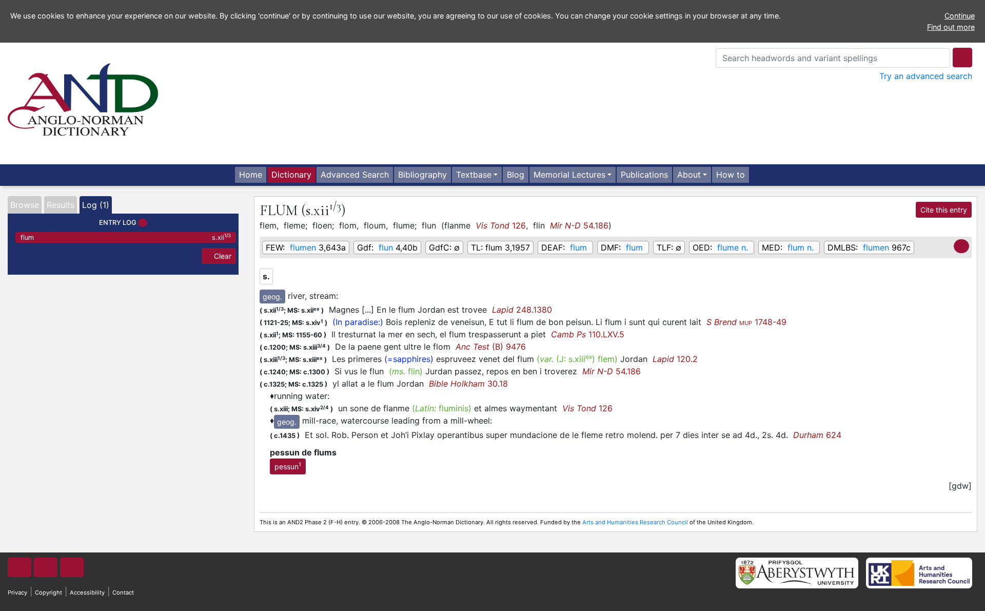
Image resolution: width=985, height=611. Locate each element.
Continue (959, 15)
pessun (287, 465)
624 (817, 435)
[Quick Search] (962, 57)
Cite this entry (943, 209)
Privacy (17, 592)
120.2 (675, 359)
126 (501, 225)
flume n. (732, 247)
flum (126, 237)
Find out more (951, 27)
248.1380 (522, 309)
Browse (24, 205)
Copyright (48, 592)
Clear (221, 256)
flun (386, 247)
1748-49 (746, 322)
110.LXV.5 (587, 334)
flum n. (800, 247)
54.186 (579, 225)
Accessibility (87, 592)
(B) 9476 (491, 346)
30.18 (468, 383)
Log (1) (95, 205)
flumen (303, 247)
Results (60, 205)
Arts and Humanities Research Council (635, 522)
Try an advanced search (925, 76)
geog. (272, 296)
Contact (123, 592)
